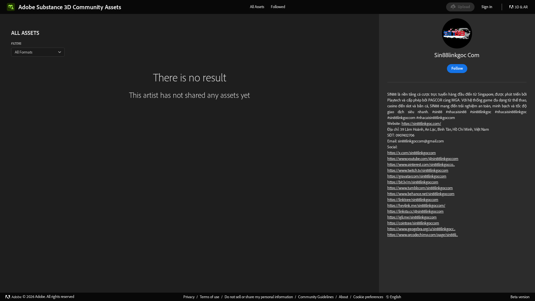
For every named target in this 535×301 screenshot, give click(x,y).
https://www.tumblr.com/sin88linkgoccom (420, 187)
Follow (457, 68)
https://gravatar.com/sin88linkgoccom (416, 176)
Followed (278, 6)
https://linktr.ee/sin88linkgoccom (412, 199)
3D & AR (521, 6)
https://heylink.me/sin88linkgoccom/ (416, 205)
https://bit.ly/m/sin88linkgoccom (412, 182)
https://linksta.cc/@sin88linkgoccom (415, 211)
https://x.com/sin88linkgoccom (411, 152)
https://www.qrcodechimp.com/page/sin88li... (422, 234)
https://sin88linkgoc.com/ (421, 123)
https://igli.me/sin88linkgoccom (412, 217)
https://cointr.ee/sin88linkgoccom (413, 222)
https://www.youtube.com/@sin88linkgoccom (422, 158)
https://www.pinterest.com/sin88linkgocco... (421, 164)
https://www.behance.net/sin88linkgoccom (420, 193)
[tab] (257, 6)
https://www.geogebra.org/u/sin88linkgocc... (421, 228)
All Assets (257, 6)
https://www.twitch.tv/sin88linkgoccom (417, 170)
